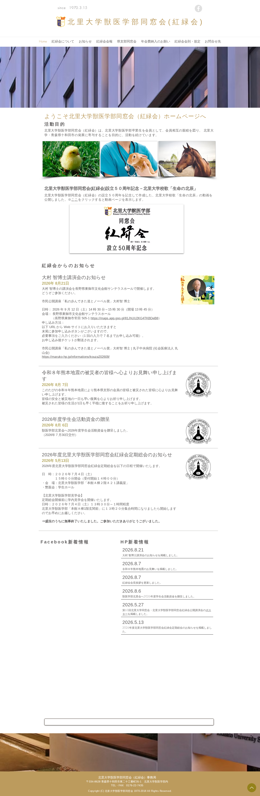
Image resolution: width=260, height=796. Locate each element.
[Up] (251, 787)
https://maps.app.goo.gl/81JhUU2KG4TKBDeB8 (124, 318)
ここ (74, 199)
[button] (63, 41)
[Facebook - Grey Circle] (198, 8)
